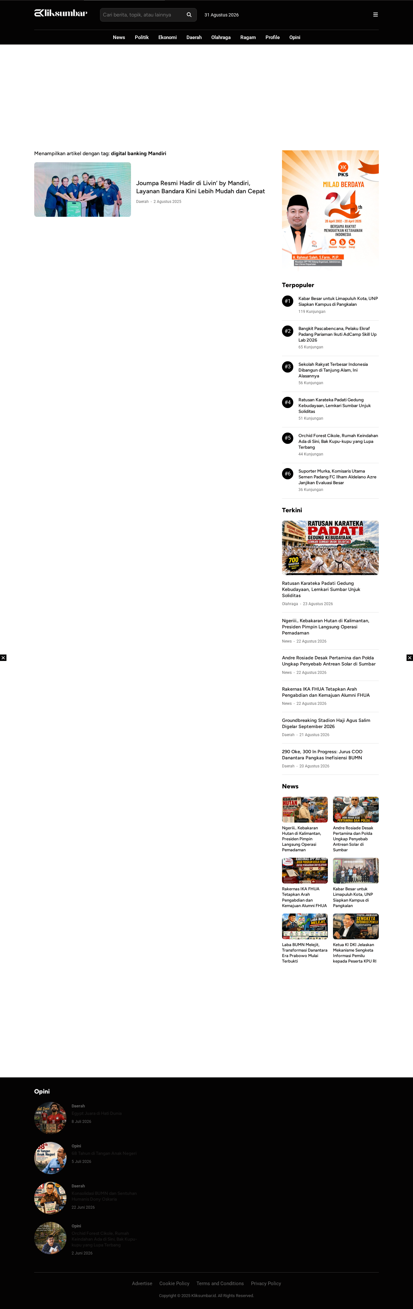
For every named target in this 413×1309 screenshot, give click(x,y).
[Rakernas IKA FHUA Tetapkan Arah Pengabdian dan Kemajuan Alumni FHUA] (305, 882)
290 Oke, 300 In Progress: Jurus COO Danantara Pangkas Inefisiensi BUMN (322, 755)
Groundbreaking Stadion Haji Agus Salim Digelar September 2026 (326, 723)
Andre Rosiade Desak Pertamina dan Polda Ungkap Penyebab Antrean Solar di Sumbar (329, 661)
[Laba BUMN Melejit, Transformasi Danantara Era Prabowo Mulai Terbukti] (305, 937)
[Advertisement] (206, 97)
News (119, 37)
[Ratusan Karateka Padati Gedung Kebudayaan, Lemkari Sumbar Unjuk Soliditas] (330, 573)
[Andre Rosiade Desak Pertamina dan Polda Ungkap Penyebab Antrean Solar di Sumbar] (356, 821)
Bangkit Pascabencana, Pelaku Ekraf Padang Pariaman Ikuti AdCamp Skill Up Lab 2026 (337, 334)
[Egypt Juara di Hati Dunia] (50, 1132)
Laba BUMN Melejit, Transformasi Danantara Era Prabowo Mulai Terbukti (304, 953)
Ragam (248, 37)
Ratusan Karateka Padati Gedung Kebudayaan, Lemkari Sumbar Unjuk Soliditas (334, 405)
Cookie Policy (174, 1283)
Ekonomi (167, 37)
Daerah (194, 37)
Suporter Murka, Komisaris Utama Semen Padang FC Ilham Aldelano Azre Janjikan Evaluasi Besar (337, 476)
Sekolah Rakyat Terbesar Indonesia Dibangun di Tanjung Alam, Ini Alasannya (333, 370)
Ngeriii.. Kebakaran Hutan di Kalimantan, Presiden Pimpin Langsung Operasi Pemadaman (325, 627)
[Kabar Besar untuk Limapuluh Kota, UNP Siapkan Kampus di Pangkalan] (356, 882)
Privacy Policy (266, 1283)
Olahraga (221, 37)
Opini (294, 37)
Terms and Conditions (220, 1283)
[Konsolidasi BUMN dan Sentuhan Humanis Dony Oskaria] (50, 1212)
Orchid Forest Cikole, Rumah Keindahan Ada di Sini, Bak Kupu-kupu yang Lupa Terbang (338, 441)
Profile (273, 37)
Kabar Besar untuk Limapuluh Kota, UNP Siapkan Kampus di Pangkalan (353, 897)
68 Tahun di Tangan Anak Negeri (104, 1153)
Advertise (142, 1283)
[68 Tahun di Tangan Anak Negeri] (50, 1172)
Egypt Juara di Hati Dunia (97, 1113)
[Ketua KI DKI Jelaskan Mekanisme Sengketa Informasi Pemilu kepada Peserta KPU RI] (356, 937)
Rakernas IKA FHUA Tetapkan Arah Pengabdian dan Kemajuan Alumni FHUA (326, 692)
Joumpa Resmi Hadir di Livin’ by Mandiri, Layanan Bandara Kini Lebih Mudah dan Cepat (200, 187)
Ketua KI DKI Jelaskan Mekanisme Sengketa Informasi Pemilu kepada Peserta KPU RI (355, 953)
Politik (142, 37)
